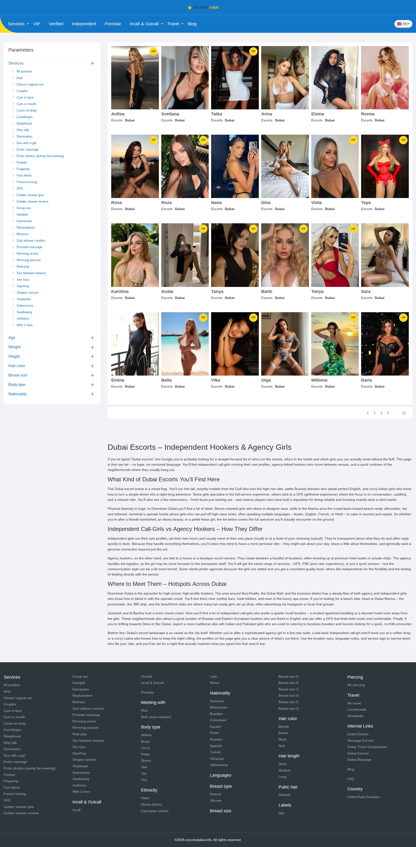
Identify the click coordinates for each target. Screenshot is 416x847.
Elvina (317, 114)
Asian (145, 798)
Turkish (215, 752)
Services (15, 63)
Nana (216, 202)
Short (283, 764)
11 (404, 413)
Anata (167, 291)
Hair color (16, 366)
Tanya (217, 291)
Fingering (22, 169)
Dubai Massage (359, 759)
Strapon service (27, 292)
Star (282, 813)
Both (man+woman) (156, 717)
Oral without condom (30, 240)
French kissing (26, 182)
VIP (36, 23)
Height (14, 356)
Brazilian (216, 714)
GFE (19, 188)
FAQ (350, 779)
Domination (24, 136)
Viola (316, 202)
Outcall (146, 676)
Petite (145, 754)
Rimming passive (28, 260)
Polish (214, 733)
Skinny (146, 760)
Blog (192, 23)
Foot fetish (24, 175)
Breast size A (288, 676)
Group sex (23, 208)
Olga (266, 380)
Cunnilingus (24, 117)
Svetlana (170, 114)
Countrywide (356, 709)
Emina (117, 380)
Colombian (218, 720)
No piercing (356, 685)
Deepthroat (24, 123)
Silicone (216, 800)
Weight (14, 347)
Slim (144, 767)
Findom (21, 162)
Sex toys (22, 279)
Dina (266, 202)
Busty (145, 741)
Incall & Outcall (152, 683)
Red (282, 746)
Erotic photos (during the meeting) (40, 156)
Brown (283, 733)
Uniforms (22, 318)
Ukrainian (217, 759)
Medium (285, 770)
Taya (366, 202)
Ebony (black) (151, 804)
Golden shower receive (32, 201)
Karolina (120, 291)
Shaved (284, 795)
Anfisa (117, 114)
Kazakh (215, 726)
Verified (56, 23)
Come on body (26, 110)
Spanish (216, 746)
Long (282, 777)
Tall (143, 773)
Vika (215, 380)
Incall (76, 810)
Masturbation (25, 227)
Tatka (216, 114)
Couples (22, 91)
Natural (215, 794)
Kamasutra (24, 221)
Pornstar (113, 23)
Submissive (24, 305)
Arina (266, 114)
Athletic (146, 735)
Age (11, 338)
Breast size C (289, 689)
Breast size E (289, 702)
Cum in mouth (26, 104)
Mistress (22, 234)
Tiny (144, 780)
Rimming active (27, 253)
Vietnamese (219, 765)
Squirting (22, 286)
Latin (213, 676)
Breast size (17, 375)
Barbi (266, 291)
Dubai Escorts (358, 734)
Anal (19, 78)
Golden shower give (30, 195)
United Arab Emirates (363, 797)
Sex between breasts (31, 273)
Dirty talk (22, 130)
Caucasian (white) (155, 811)
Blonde (284, 726)
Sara (365, 291)
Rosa (116, 202)
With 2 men (24, 325)
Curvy (145, 748)
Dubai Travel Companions (367, 747)
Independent (84, 23)
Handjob (22, 214)
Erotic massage (27, 149)
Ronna (368, 114)
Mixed (214, 683)
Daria (366, 380)
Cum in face (24, 97)
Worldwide (355, 716)
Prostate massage (29, 247)
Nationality (17, 394)
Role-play (23, 266)
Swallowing (24, 312)
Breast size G (289, 708)
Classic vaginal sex (30, 84)
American (217, 701)
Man (144, 710)
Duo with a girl (26, 143)
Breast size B (289, 683)
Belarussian (219, 707)
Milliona (319, 380)
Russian (216, 739)
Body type (17, 385)
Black (283, 739)
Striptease (23, 299)
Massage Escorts (360, 740)
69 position (24, 71)
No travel (354, 703)
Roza (166, 202)
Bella (166, 380)
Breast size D (289, 695)
